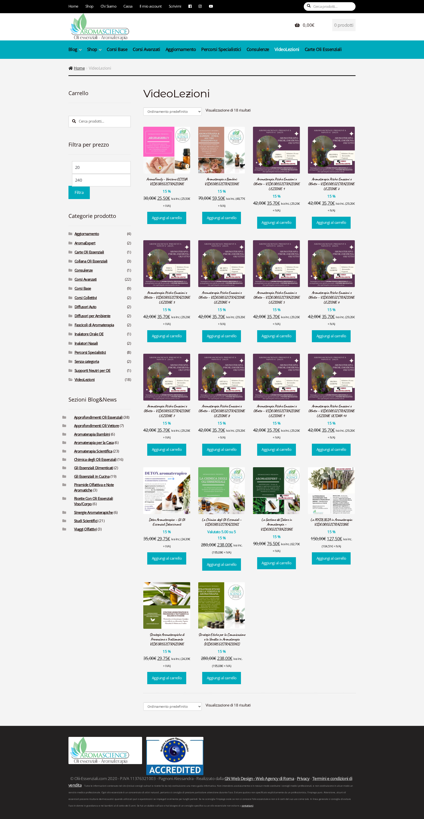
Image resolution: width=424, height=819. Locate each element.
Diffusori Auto (85, 306)
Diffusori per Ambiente (92, 315)
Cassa (127, 6)
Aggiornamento (181, 49)
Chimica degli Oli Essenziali (95, 459)
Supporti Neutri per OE (92, 370)
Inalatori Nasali (86, 343)
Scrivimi (175, 6)
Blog (72, 49)
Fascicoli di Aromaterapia (94, 325)
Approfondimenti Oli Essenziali (98, 417)
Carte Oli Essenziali (323, 49)
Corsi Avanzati (146, 49)
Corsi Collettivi (86, 297)
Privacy (303, 778)
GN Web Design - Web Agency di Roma (259, 778)
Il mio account (151, 6)
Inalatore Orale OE (89, 334)
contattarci (247, 805)
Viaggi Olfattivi (85, 529)
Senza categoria (87, 361)
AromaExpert (85, 243)
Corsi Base (117, 49)
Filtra (79, 192)
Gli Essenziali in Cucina (91, 476)
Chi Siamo (109, 6)
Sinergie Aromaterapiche (93, 512)
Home (73, 6)
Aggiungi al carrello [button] (167, 217)
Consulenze (258, 49)
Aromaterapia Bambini (92, 434)
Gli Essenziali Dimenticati (93, 467)
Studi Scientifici (86, 520)
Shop (89, 6)
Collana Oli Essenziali (91, 261)
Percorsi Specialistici (221, 49)
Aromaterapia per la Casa (94, 442)
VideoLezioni (287, 49)
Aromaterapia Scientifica (93, 451)
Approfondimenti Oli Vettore (96, 425)
